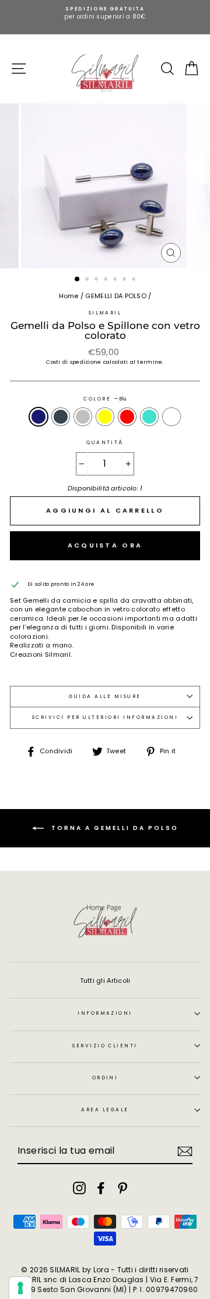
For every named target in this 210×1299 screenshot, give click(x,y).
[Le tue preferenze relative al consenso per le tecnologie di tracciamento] (20, 1288)
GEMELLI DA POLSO (115, 295)
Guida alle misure (105, 696)
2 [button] (88, 280)
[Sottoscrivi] (184, 1151)
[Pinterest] (122, 1188)
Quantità (105, 442)
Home (69, 295)
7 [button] (135, 280)
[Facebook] (100, 1188)
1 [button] (77, 279)
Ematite (60, 416)
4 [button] (107, 280)
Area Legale (104, 1109)
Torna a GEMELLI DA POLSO (113, 828)
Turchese (149, 416)
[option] (105, 13)
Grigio (83, 416)
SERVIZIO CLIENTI (105, 1045)
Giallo (105, 416)
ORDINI (105, 1077)
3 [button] (97, 280)
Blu (38, 416)
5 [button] (116, 280)
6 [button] (125, 280)
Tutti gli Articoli (105, 980)
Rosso (127, 416)
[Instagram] (79, 1188)
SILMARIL (105, 312)
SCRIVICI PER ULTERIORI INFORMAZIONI (105, 717)
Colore (104, 399)
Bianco (171, 416)
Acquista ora (105, 545)
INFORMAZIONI (105, 1013)
